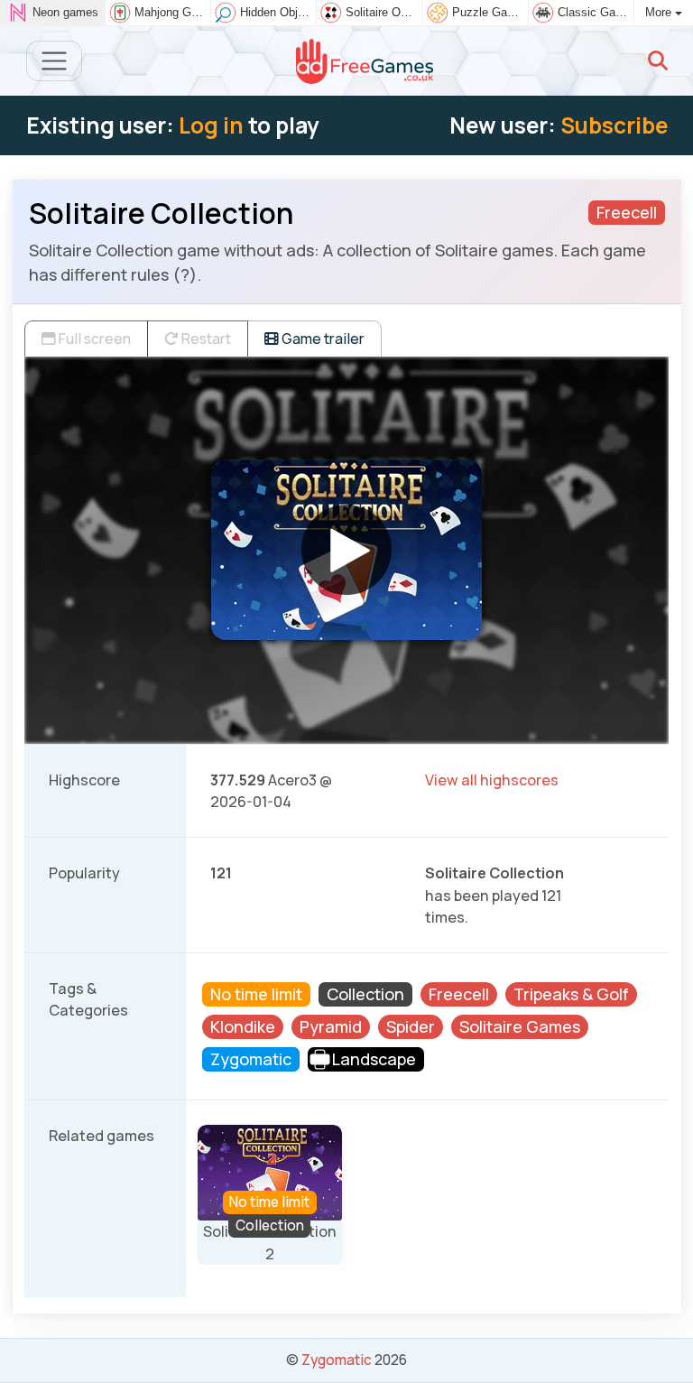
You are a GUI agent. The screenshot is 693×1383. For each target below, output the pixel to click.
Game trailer (322, 338)
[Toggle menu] (54, 61)
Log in (211, 125)
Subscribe (614, 125)
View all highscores (492, 780)
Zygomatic (336, 1359)
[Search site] (658, 60)
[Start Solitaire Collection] (346, 550)
